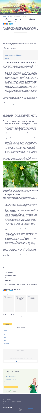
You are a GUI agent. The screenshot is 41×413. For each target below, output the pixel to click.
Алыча (5, 337)
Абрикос (5, 330)
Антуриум (5, 341)
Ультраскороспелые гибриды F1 (10, 56)
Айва (4, 334)
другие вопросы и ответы (13, 381)
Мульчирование (8, 378)
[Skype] (10, 24)
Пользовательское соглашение (7, 407)
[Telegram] (12, 24)
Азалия (5, 333)
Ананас (5, 340)
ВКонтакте (3, 403)
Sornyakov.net (9, 399)
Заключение (7, 58)
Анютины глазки (6, 343)
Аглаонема (5, 331)
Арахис (5, 344)
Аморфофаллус (6, 338)
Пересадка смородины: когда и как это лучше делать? (15, 373)
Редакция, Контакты (6, 408)
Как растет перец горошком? (11, 376)
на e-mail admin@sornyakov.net (16, 401)
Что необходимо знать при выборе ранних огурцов (14, 54)
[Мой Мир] (6, 24)
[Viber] (7, 24)
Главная (5, 16)
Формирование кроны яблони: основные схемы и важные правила (17, 374)
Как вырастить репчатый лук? (11, 379)
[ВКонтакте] (3, 24)
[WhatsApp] (9, 24)
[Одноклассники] (5, 24)
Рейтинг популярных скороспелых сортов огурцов (13, 55)
